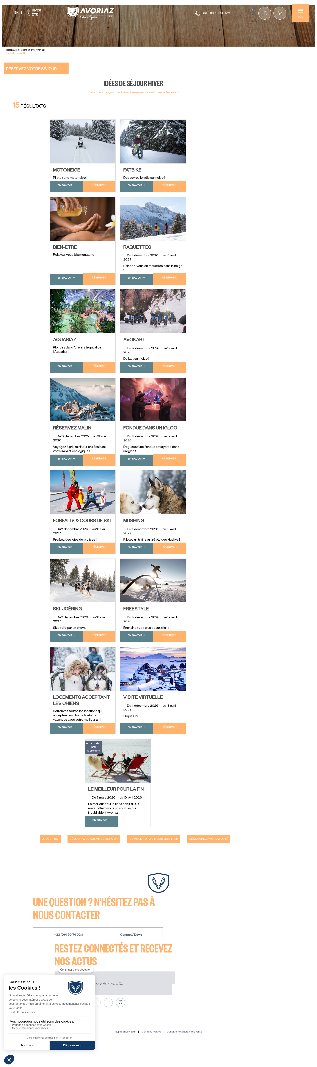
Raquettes (137, 248)
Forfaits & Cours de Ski (82, 521)
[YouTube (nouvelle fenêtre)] (108, 1002)
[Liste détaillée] (249, 110)
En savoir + (66, 185)
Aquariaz (64, 340)
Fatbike (132, 170)
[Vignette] (237, 110)
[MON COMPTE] (264, 13)
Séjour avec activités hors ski (94, 839)
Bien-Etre (65, 248)
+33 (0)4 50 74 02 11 (215, 13)
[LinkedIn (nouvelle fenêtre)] (95, 1002)
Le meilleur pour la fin (116, 789)
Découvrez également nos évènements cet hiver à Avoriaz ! (133, 93)
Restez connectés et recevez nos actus (114, 954)
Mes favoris (252, 10)
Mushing (133, 521)
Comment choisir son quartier (153, 839)
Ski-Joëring (67, 609)
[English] (16, 13)
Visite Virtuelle (143, 698)
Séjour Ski (50, 839)
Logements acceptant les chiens (81, 701)
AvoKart (134, 340)
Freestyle (136, 609)
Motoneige (66, 170)
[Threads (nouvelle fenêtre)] (120, 1002)
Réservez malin (72, 428)
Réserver (99, 185)
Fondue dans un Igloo (150, 428)
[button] (280, 13)
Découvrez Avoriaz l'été (208, 839)
